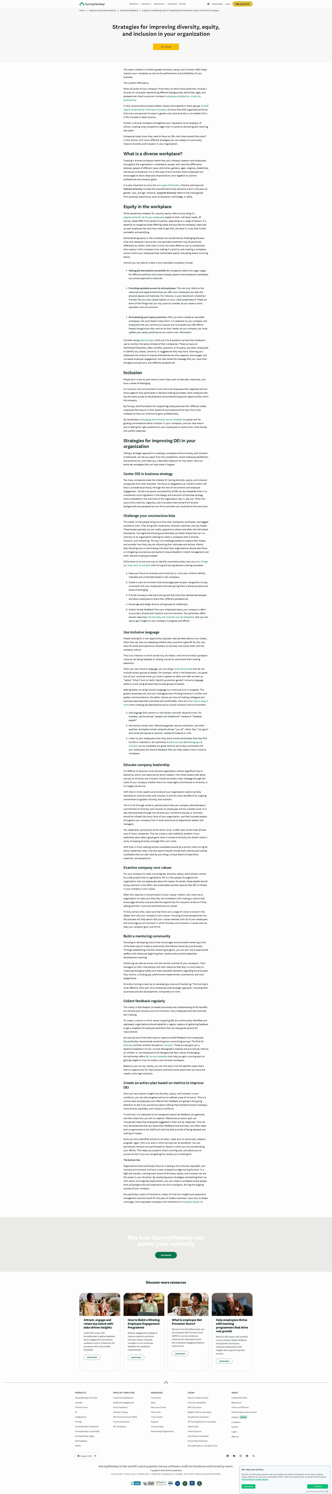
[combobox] (86, 1456)
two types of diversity (167, 185)
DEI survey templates (156, 1056)
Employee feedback (129, 10)
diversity (127, 1045)
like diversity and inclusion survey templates (170, 617)
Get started (166, 46)
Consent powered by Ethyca (315, 1491)
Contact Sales (217, 4)
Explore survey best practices (102, 10)
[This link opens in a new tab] (227, 1455)
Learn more (92, 1357)
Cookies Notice (261, 1479)
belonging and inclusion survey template (161, 419)
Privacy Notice (248, 1479)
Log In (227, 4)
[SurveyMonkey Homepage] (92, 4)
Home (82, 10)
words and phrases (182, 668)
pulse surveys (146, 340)
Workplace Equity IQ (191, 1201)
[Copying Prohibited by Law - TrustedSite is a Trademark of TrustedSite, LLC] (161, 1485)
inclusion (168, 1045)
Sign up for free (242, 4)
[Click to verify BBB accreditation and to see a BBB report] (135, 1485)
